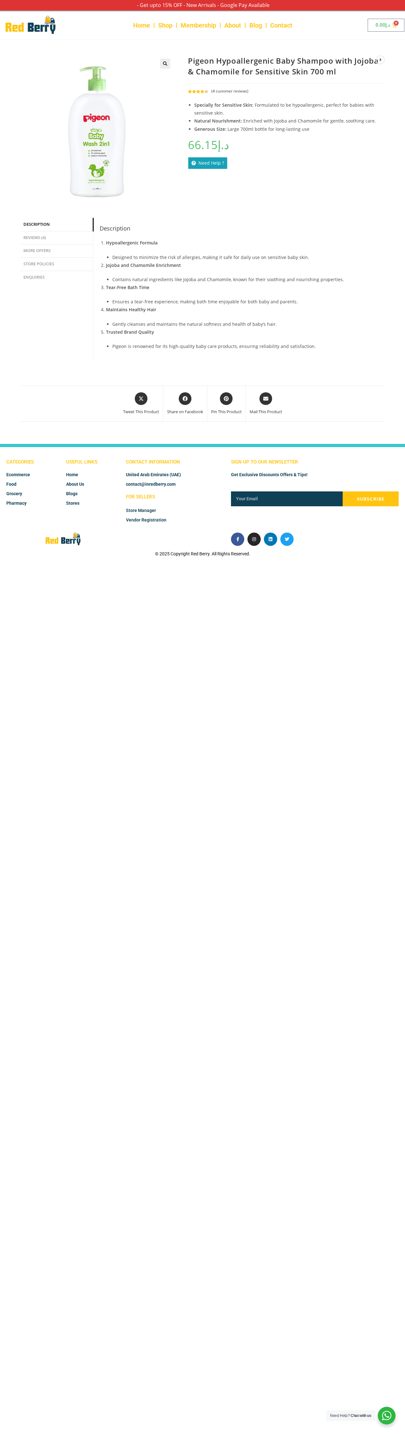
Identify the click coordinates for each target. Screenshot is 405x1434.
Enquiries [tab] (34, 277)
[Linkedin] (270, 539)
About (232, 25)
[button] (165, 64)
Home (141, 25)
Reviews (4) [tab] (34, 237)
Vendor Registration (146, 519)
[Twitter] (287, 539)
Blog (255, 25)
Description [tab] (36, 224)
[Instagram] (254, 539)
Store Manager (141, 510)
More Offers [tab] (37, 250)
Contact (281, 25)
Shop (165, 25)
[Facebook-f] (237, 539)
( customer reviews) (229, 91)
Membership (198, 25)
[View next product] (380, 59)
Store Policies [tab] (38, 264)
